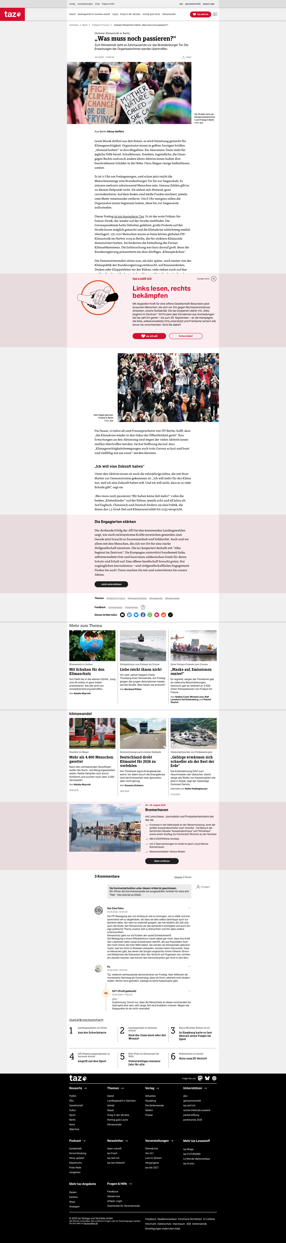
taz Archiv (188, 1163)
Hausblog (150, 1100)
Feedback (112, 1191)
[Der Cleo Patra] (99, 910)
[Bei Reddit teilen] (163, 614)
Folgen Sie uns (189, 1078)
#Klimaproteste (172, 598)
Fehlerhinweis (131, 607)
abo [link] (181, 4)
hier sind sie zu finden (129, 894)
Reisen (73, 1192)
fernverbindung (77, 1153)
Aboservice (113, 1196)
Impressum (179, 1223)
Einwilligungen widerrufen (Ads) (162, 1228)
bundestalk (75, 1148)
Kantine (73, 1197)
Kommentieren (115, 607)
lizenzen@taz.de (91, 1223)
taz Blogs (188, 1149)
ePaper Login (114, 1201)
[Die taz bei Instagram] (214, 1079)
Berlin (85, 25)
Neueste (178, 877)
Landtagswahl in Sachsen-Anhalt (121, 1103)
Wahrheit (74, 1129)
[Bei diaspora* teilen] (156, 614)
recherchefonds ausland (196, 1110)
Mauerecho (75, 1162)
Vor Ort (149, 1153)
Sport (72, 1115)
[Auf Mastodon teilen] (129, 614)
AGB (189, 1223)
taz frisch (112, 1153)
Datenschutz (164, 1223)
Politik (72, 1096)
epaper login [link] (208, 4)
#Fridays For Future (116, 598)
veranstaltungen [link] (85, 4)
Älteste (188, 877)
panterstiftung (191, 1115)
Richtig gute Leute (117, 1119)
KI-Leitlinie (209, 1219)
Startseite (74, 25)
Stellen (149, 1110)
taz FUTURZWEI (191, 1154)
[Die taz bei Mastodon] (200, 1079)
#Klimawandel (156, 598)
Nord (72, 1124)
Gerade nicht (203, 278)
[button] (215, 14)
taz (78, 1078)
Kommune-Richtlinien (190, 1219)
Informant (151, 1223)
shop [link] (97, 4)
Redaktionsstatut (167, 1219)
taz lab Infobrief (116, 1162)
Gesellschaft (76, 1105)
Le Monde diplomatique (196, 1158)
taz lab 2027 (152, 1167)
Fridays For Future (100, 25)
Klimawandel (114, 1124)
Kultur (72, 1110)
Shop (72, 1201)
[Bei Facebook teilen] (143, 614)
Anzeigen (74, 1206)
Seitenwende (199, 1223)
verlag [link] (72, 4)
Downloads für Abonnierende (123, 1205)
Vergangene (152, 1162)
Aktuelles (150, 1096)
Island (110, 1096)
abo (185, 1096)
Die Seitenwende (154, 1105)
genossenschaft (192, 1100)
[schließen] (214, 279)
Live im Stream (153, 1158)
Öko (71, 1100)
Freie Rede (75, 1167)
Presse (149, 1115)
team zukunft (114, 1148)
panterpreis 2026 (192, 1119)
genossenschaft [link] (193, 4)
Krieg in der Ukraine (118, 1115)
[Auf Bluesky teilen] (136, 614)
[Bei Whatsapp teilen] (149, 614)
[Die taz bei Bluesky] (207, 1079)
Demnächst (151, 1148)
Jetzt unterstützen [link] (111, 584)
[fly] (99, 969)
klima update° (76, 1158)
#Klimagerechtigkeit (137, 598)
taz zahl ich (189, 1105)
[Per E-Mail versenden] (122, 614)
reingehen (74, 1172)
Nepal (110, 1110)
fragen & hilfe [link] (108, 4)
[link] (73, 14)
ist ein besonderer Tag (129, 216)
